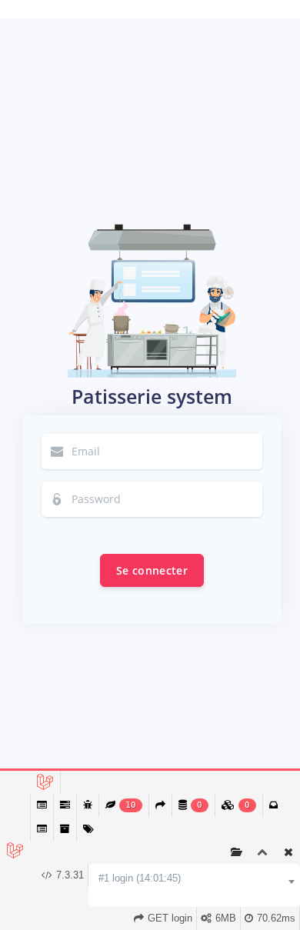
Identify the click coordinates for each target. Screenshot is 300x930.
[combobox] (194, 878)
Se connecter (152, 570)
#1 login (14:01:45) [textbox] (139, 878)
